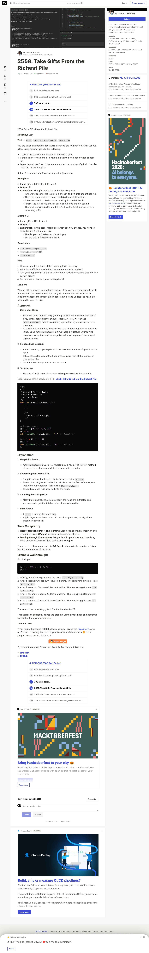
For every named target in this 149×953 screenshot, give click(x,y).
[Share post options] (5, 101)
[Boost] (5, 93)
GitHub (24, 656)
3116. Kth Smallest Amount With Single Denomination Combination (124, 86)
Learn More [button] (24, 912)
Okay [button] (11, 949)
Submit (26, 815)
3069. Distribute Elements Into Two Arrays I (126, 96)
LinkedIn (24, 652)
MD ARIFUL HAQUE (31, 52)
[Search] (11, 3)
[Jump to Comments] (5, 77)
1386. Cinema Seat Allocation (124, 105)
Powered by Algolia (74, 3)
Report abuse (65, 821)
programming (52, 74)
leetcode (28, 74)
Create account (138, 3)
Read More (23, 785)
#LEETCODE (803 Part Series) (45, 84)
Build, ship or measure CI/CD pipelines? (49, 880)
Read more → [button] (115, 217)
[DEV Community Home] (4, 3)
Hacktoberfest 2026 (117, 203)
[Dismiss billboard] (144, 937)
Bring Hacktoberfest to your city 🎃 (46, 763)
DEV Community (41, 931)
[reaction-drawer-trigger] (5, 68)
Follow (127, 19)
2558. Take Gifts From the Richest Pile (76, 379)
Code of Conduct (51, 821)
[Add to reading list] (5, 85)
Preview (38, 815)
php (20, 74)
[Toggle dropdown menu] (96, 709)
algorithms (39, 74)
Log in (124, 3)
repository (83, 629)
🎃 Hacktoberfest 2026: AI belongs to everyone (126, 189)
